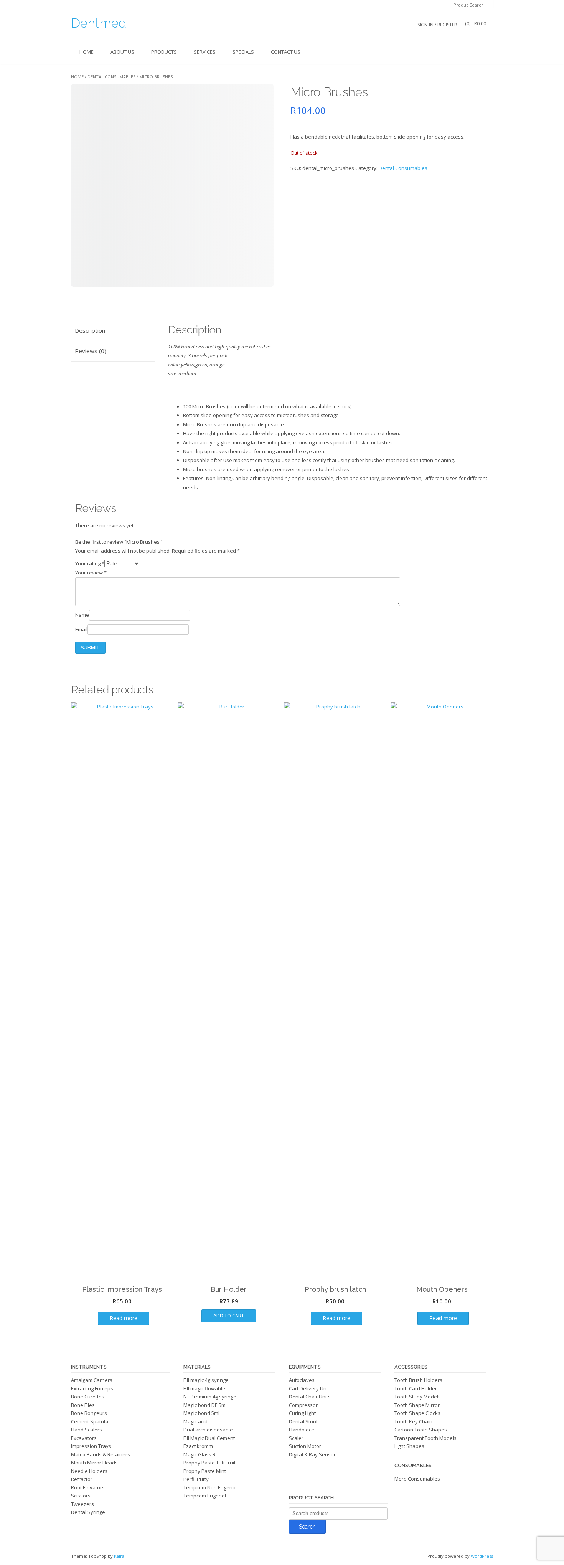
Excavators (84, 1438)
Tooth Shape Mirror (417, 1405)
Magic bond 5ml (201, 1413)
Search (307, 1527)
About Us (122, 51)
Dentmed (98, 23)
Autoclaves (302, 1380)
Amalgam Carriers (91, 1380)
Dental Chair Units (310, 1396)
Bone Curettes (87, 1396)
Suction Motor (305, 1446)
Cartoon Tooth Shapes (420, 1429)
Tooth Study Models (417, 1396)
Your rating (89, 563)
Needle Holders (89, 1471)
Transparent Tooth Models (425, 1438)
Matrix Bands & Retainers (100, 1454)
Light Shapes (409, 1446)
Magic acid (195, 1421)
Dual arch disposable (208, 1429)
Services (205, 51)
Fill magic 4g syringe (206, 1380)
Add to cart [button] (228, 1315)
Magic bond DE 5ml (205, 1405)
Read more (123, 1318)
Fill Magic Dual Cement (209, 1438)
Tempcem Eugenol (204, 1495)
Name (82, 614)
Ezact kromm (198, 1446)
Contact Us (285, 51)
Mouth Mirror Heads (94, 1462)
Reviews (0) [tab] (90, 351)
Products (164, 51)
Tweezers (82, 1504)
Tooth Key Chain (413, 1421)
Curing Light (302, 1413)
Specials (243, 51)
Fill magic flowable (204, 1388)
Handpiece (301, 1429)
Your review (91, 572)
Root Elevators (88, 1487)
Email (81, 629)
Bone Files (83, 1405)
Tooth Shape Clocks (417, 1413)
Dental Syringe (88, 1512)
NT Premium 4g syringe (209, 1396)
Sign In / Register (437, 25)
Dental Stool (303, 1421)
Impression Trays (91, 1446)
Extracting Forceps (92, 1388)
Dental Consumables (111, 76)
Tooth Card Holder (415, 1388)
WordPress (482, 1556)
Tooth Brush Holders (418, 1380)
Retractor (81, 1479)
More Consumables (417, 1478)
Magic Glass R (199, 1454)
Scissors (81, 1495)
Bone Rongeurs (89, 1413)
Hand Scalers (86, 1429)
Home (86, 51)
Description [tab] (90, 330)
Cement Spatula (89, 1421)
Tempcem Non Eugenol (210, 1487)
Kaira (119, 1556)
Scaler (296, 1438)
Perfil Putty (196, 1479)
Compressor (303, 1405)
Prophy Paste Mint (204, 1471)
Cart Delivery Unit (309, 1388)
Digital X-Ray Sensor (312, 1454)
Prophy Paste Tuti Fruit (209, 1462)
